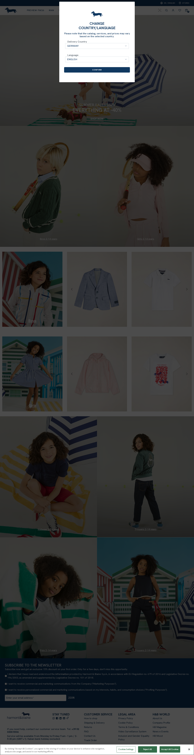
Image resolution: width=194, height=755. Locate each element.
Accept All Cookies (170, 749)
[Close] (189, 749)
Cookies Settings (126, 749)
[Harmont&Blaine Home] (97, 14)
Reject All (147, 749)
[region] (97, 749)
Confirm (97, 70)
